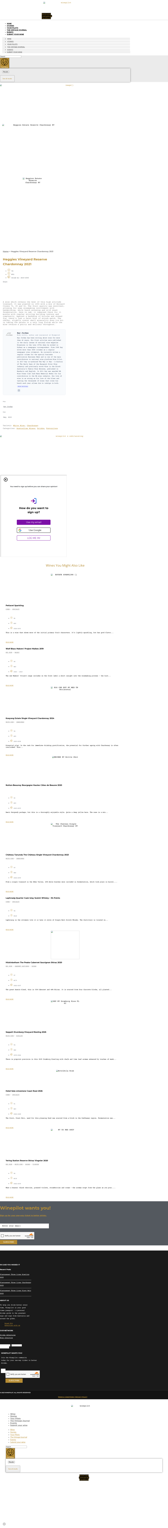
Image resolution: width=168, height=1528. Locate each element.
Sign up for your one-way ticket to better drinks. (23, 1215)
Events (10, 32)
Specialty (15, 609)
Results (5, 72)
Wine (9, 24)
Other (8, 609)
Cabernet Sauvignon (22, 966)
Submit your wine (15, 34)
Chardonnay (32, 426)
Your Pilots (12, 28)
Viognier (35, 1164)
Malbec (17, 652)
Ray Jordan (22, 333)
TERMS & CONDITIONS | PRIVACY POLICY (72, 1397)
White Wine (19, 426)
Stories (10, 26)
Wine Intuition (6, 1338)
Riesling (19, 1036)
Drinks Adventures (8, 1335)
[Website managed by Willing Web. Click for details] (4, 1524)
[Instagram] (19, 390)
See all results (7, 78)
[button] (34, 287)
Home (6, 251)
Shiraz (34, 966)
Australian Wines (26, 428)
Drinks (40, 428)
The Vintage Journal (17, 30)
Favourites (52, 428)
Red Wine (9, 652)
